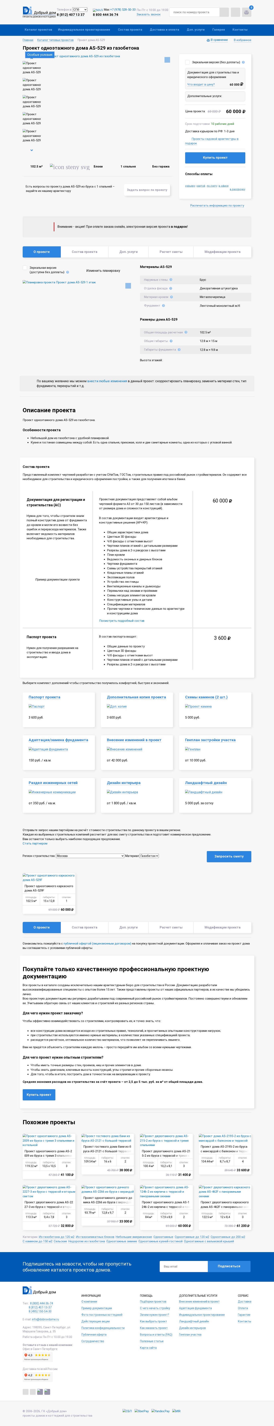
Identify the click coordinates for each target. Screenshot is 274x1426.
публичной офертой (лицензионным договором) (97, 943)
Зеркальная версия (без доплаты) (216, 62)
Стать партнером (35, 843)
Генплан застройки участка (210, 740)
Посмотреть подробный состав (121, 621)
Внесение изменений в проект (134, 740)
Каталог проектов (38, 29)
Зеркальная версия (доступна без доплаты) (47, 270)
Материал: (132, 856)
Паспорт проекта (44, 697)
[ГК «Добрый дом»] (39, 12)
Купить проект (215, 157)
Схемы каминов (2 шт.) (206, 697)
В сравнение (219, 40)
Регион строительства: (39, 856)
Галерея (218, 29)
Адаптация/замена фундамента (58, 740)
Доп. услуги (196, 29)
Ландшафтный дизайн (206, 783)
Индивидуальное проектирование (84, 29)
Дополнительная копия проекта (136, 697)
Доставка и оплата (164, 29)
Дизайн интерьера (124, 783)
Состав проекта (130, 29)
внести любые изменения (107, 381)
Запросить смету (229, 856)
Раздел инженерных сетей (53, 783)
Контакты (240, 29)
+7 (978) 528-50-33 (123, 9)
